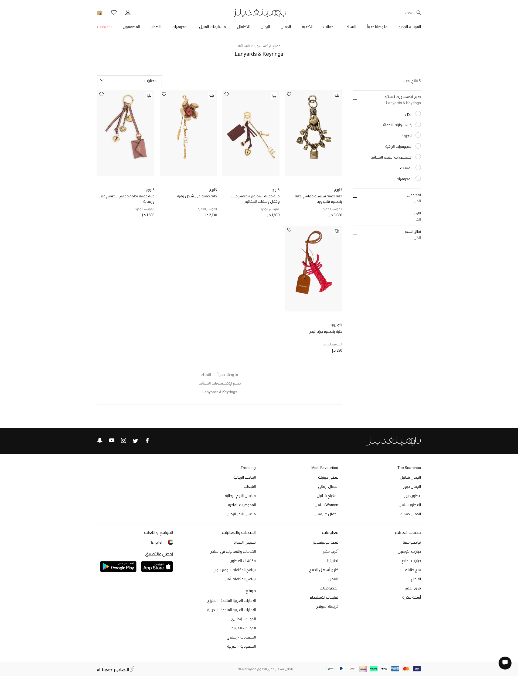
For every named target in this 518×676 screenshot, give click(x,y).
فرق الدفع (412, 588)
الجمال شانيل (410, 477)
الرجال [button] (265, 27)
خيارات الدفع (411, 560)
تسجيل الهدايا (245, 542)
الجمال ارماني (328, 486)
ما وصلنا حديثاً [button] (377, 27)
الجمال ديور (412, 486)
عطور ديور (412, 495)
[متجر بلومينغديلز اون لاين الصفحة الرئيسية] (259, 12)
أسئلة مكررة (411, 597)
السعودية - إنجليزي (241, 637)
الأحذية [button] (307, 27)
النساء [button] (351, 27)
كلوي (338, 189)
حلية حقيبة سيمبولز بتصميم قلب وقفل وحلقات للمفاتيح (255, 199)
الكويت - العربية (243, 628)
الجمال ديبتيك (410, 514)
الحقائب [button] (329, 27)
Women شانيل (326, 505)
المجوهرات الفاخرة (242, 505)
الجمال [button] (286, 27)
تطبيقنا (332, 560)
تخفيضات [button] (104, 27)
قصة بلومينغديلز (325, 542)
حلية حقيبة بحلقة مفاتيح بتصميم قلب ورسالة (126, 199)
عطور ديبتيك (328, 477)
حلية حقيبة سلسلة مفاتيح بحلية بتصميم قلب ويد (318, 199)
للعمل (333, 579)
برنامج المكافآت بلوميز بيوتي (234, 570)
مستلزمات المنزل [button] (212, 27)
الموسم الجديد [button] (409, 27)
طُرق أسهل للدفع (323, 570)
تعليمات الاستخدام (324, 597)
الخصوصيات (329, 588)
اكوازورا (336, 325)
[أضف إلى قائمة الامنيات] (289, 94)
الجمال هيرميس (325, 514)
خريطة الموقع (327, 606)
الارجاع (416, 579)
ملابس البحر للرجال (241, 514)
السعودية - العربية (241, 646)
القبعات (250, 486)
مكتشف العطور (243, 560)
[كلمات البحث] (419, 13)
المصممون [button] (131, 27)
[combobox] (129, 80)
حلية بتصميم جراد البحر (325, 331)
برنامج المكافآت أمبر (240, 579)
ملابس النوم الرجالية (240, 495)
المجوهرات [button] (180, 27)
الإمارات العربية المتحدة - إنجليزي (231, 600)
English (157, 542)
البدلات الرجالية (244, 477)
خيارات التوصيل (409, 551)
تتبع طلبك (413, 570)
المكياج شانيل (327, 495)
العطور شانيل (409, 505)
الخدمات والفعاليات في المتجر (233, 551)
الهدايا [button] (156, 27)
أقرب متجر (330, 551)
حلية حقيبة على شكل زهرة (197, 196)
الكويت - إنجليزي (243, 619)
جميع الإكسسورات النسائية (259, 46)
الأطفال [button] (243, 27)
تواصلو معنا (412, 542)
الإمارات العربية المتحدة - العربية (231, 610)
